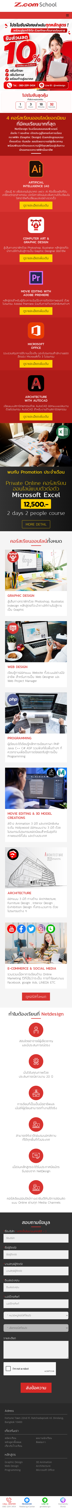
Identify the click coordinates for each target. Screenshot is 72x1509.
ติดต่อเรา (41, 1442)
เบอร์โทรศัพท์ (11, 1296)
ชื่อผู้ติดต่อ (9, 1247)
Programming (13, 1470)
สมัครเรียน (10, 1438)
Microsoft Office (45, 1470)
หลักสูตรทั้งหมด (13, 1442)
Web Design (12, 1466)
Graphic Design (14, 1462)
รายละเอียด (9, 1338)
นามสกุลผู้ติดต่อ (13, 1263)
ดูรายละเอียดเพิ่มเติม (36, 205)
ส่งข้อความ (36, 1387)
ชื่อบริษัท (24, 1231)
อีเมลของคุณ (11, 1280)
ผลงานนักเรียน (44, 1438)
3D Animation (44, 1462)
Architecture (43, 1466)
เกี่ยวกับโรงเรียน (13, 1445)
